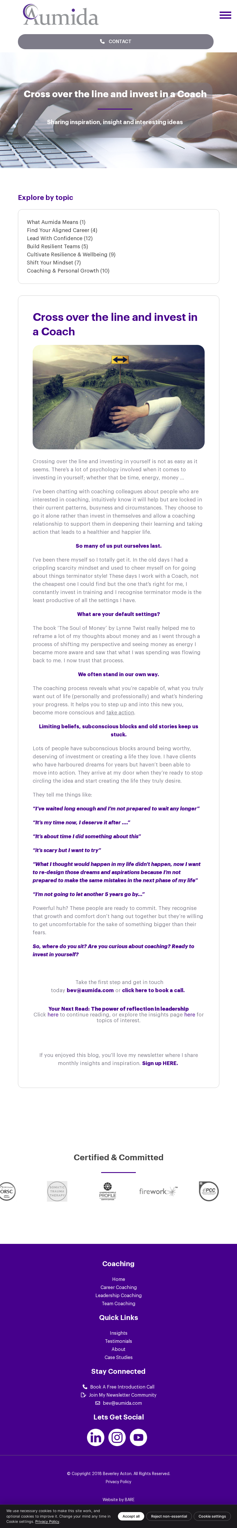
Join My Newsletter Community (122, 1395)
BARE (129, 1500)
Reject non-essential (169, 1516)
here (53, 1014)
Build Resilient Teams (57, 246)
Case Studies (119, 1357)
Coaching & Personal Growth (68, 270)
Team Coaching (118, 1303)
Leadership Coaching (118, 1295)
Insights (118, 1333)
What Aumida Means (56, 222)
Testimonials (118, 1341)
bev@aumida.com (122, 1403)
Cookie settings (212, 1516)
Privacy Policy (118, 1482)
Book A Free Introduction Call (122, 1387)
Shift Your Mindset (54, 262)
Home (118, 1279)
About (118, 1349)
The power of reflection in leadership (140, 1009)
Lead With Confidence (60, 238)
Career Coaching (119, 1287)
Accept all (131, 1516)
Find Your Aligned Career (62, 230)
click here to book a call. (154, 990)
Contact (120, 41)
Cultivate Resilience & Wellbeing (71, 254)
